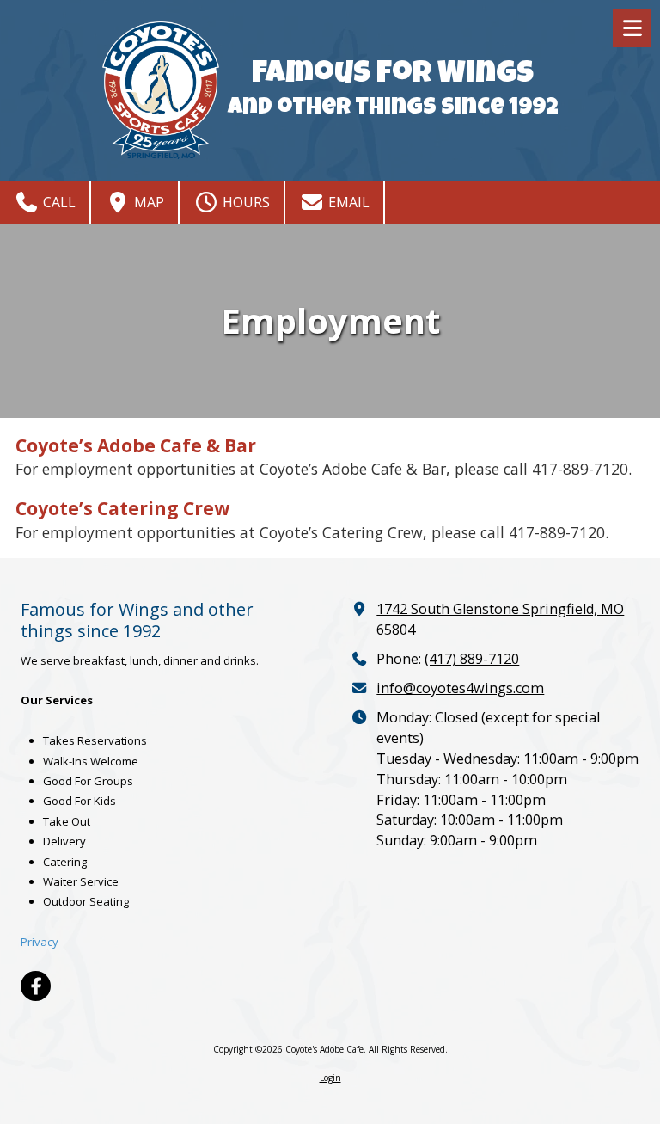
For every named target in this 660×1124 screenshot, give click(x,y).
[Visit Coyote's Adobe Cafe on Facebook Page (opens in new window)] (36, 986)
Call (58, 202)
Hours (244, 202)
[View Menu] (632, 28)
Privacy (39, 941)
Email (347, 202)
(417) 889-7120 (472, 658)
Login (330, 1078)
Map (147, 202)
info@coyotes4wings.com (460, 688)
